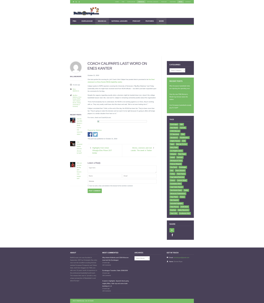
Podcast (164, 1)
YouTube (182, 127)
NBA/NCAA (141, 1)
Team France (181, 174)
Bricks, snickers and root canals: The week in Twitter (141, 149)
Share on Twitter (95, 134)
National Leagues (152, 1)
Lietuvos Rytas (181, 180)
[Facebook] (79, 2)
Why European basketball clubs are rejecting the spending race (179, 87)
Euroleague (182, 167)
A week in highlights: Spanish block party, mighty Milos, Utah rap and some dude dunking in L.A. (115, 283)
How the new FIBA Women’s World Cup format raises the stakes (79, 126)
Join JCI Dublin (89, 301)
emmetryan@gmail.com (181, 257)
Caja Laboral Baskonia (177, 177)
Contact (188, 1)
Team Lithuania (180, 170)
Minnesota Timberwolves (177, 193)
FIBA (123, 1)
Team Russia (174, 207)
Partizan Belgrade (175, 164)
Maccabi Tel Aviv (181, 144)
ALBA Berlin (184, 207)
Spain (172, 144)
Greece (172, 180)
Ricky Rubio (174, 147)
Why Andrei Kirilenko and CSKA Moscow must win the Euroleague (115, 259)
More (180, 1)
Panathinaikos (184, 137)
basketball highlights (176, 203)
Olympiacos (174, 137)
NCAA (74, 102)
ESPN (78, 99)
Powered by (95, 130)
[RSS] (76, 2)
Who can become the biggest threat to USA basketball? (79, 170)
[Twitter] (73, 2)
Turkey (79, 102)
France (182, 197)
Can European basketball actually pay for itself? (79, 147)
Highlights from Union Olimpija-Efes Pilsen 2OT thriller (102, 150)
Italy (171, 170)
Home (117, 1)
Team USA (173, 213)
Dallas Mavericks (183, 210)
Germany (180, 157)
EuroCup (173, 210)
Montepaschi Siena (176, 160)
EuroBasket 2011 (185, 213)
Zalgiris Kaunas (175, 141)
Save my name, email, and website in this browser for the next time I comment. (111, 186)
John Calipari (76, 101)
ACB (183, 141)
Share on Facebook (90, 134)
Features (173, 1)
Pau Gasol (173, 167)
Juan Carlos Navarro (176, 187)
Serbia (186, 190)
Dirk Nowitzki (174, 200)
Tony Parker (174, 197)
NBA (181, 124)
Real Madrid (174, 127)
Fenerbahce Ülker (175, 183)
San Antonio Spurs (176, 190)
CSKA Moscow (174, 131)
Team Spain (182, 154)
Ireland (172, 157)
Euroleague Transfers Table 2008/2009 (115, 270)
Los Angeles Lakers (176, 151)
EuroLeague (131, 1)
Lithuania (173, 154)
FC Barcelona (174, 134)
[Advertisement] (132, 40)
